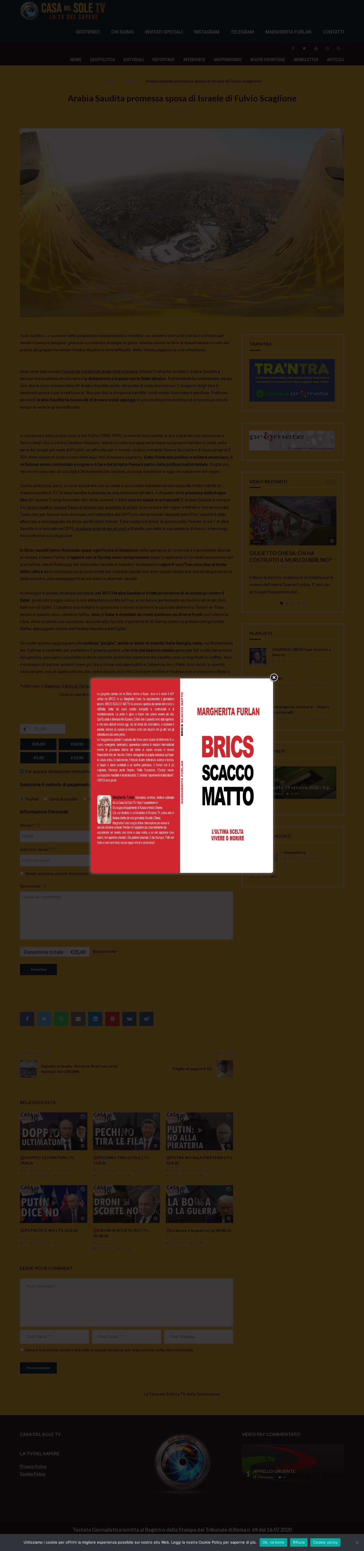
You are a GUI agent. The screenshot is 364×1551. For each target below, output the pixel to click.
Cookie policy (325, 1542)
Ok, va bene (273, 1542)
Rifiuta (299, 1542)
